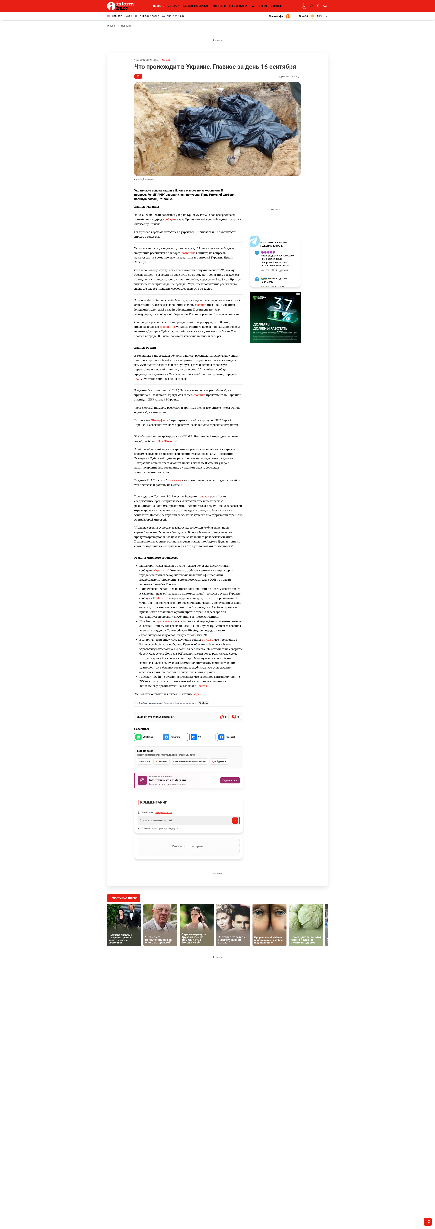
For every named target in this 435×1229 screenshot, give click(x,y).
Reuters (158, 598)
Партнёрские (258, 6)
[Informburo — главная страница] (121, 6)
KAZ (325, 6)
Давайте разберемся (196, 6)
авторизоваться (163, 812)
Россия (145, 761)
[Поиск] (311, 6)
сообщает (169, 219)
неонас (166, 60)
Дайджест (219, 761)
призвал (203, 496)
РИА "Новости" (167, 441)
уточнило (174, 480)
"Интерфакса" (160, 420)
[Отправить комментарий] (235, 820)
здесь (197, 694)
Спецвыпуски (238, 6)
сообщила (188, 253)
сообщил (200, 305)
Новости (158, 6)
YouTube (276, 6)
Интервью (219, 6)
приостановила (167, 621)
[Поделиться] (428, 1222)
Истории (173, 6)
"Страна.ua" (161, 570)
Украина (162, 761)
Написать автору (290, 77)
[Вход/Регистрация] (317, 6)
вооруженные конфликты (190, 761)
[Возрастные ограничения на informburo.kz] (304, 6)
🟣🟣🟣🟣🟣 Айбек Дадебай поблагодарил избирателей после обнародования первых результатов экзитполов (277, 259)
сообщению (168, 327)
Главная (111, 25)
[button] (313, 16)
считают (207, 639)
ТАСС (137, 379)
